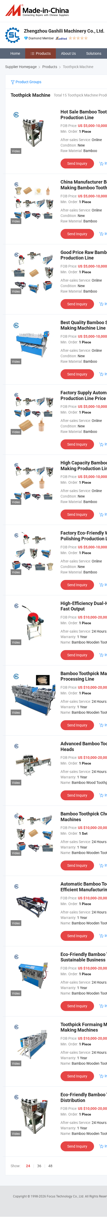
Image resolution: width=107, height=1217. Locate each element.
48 (50, 1165)
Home (15, 53)
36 (39, 1165)
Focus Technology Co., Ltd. (66, 1196)
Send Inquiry (77, 163)
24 (28, 1166)
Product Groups (28, 81)
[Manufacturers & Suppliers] (38, 10)
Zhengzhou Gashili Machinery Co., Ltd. (64, 31)
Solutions (93, 53)
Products (43, 53)
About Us (68, 53)
